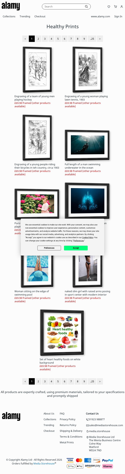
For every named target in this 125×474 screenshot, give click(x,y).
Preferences (49, 248)
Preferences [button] (78, 241)
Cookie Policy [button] (87, 237)
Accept (76, 248)
